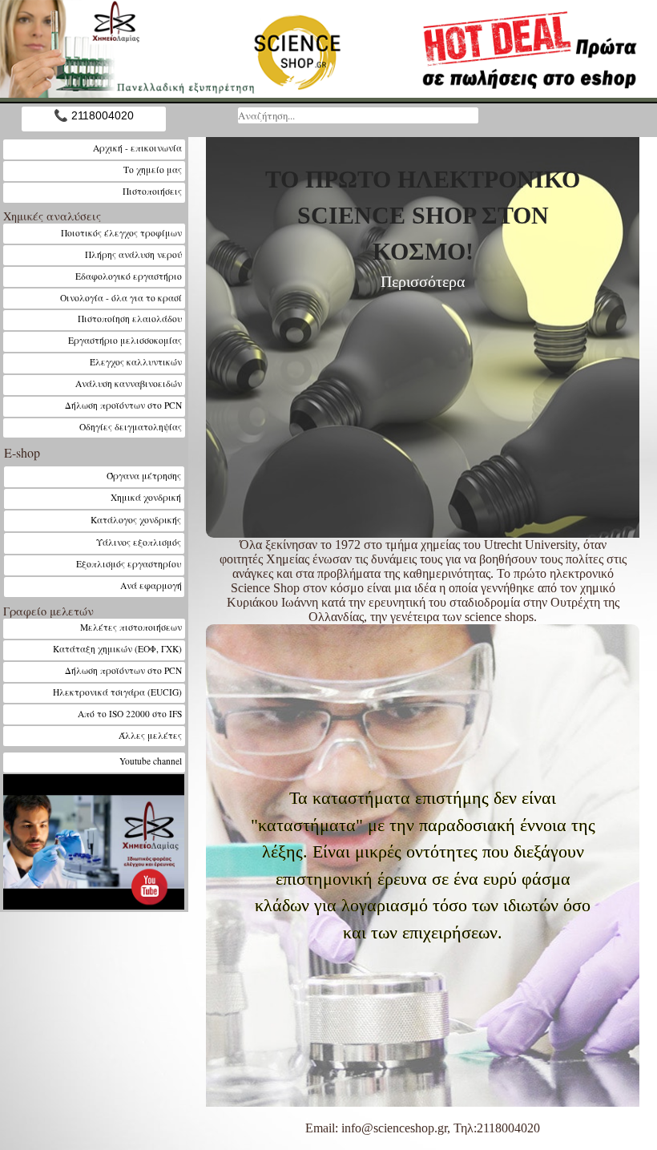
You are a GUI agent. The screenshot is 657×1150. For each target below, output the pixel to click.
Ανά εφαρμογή (151, 585)
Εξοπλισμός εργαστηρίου (129, 564)
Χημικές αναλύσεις (52, 216)
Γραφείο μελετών (48, 611)
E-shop (22, 452)
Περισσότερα (423, 281)
